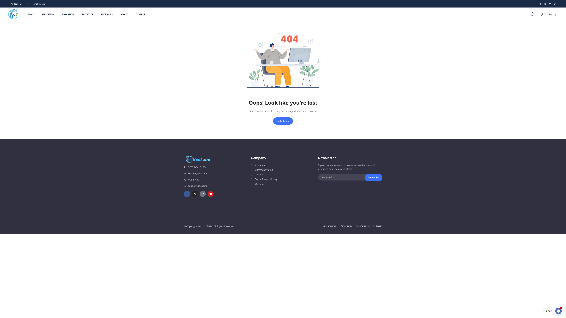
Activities (87, 14)
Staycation (48, 14)
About (124, 14)
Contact (140, 14)
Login (541, 14)
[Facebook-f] (187, 194)
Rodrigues (107, 14)
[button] (532, 14)
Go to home (283, 121)
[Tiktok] (203, 194)
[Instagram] (195, 194)
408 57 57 (18, 4)
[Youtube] (211, 194)
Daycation (68, 14)
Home (30, 14)
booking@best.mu (38, 4)
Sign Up (552, 14)
